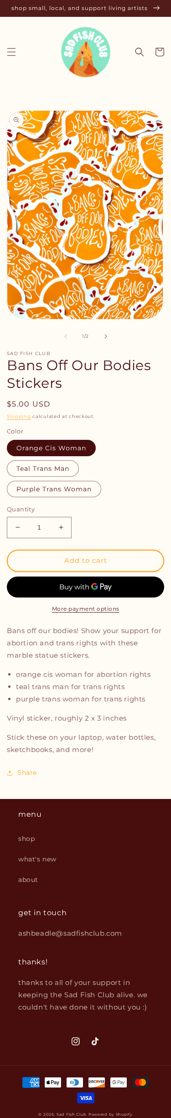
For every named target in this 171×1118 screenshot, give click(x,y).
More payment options (85, 608)
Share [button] (27, 772)
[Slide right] (106, 336)
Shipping (19, 416)
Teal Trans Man (42, 468)
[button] (11, 52)
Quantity (21, 509)
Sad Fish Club (72, 1114)
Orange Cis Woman (51, 448)
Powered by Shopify (110, 1114)
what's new (37, 859)
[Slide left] (66, 336)
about (28, 880)
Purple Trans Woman (54, 489)
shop (26, 839)
